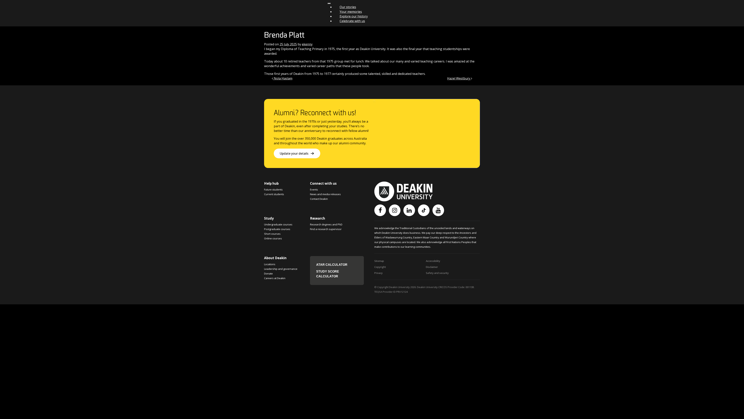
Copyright (380, 267)
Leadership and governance (280, 269)
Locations (269, 264)
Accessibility (433, 261)
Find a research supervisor (326, 229)
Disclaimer (432, 267)
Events (314, 189)
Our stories (348, 7)
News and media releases (325, 194)
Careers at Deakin (274, 278)
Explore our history (354, 16)
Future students (273, 189)
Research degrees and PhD (326, 224)
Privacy (378, 273)
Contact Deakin (319, 199)
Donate (268, 273)
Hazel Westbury (459, 78)
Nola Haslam (282, 78)
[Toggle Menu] (329, 3)
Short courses (272, 233)
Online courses (273, 238)
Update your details (294, 153)
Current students (274, 194)
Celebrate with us (352, 21)
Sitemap (379, 261)
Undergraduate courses (278, 224)
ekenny (307, 44)
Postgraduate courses (277, 229)
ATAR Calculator (331, 264)
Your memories (351, 12)
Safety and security (437, 273)
